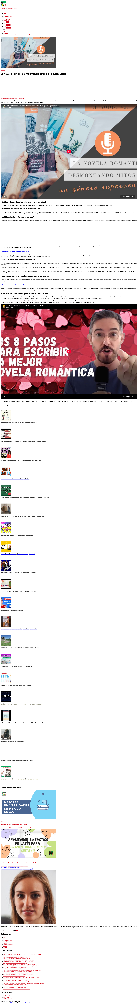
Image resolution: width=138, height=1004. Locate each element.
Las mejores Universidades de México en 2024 (14, 825)
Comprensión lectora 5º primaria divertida (14, 976)
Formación (6, 20)
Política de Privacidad (8, 995)
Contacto (8, 28)
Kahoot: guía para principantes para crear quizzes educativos (18, 960)
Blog (4, 23)
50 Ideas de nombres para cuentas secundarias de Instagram (19, 981)
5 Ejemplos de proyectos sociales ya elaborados (15, 979)
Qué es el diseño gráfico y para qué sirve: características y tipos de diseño (22, 966)
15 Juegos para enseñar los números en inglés (15, 963)
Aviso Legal (6, 997)
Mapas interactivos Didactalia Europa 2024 (14, 984)
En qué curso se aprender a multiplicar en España (15, 980)
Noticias (8, 25)
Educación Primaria (8, 16)
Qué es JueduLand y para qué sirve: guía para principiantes (18, 974)
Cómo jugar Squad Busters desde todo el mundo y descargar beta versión (22, 970)
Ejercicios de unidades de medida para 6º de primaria (16, 973)
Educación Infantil (8, 15)
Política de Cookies (8, 998)
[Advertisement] (44, 87)
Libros (7, 22)
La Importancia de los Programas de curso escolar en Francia (18, 955)
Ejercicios (5, 17)
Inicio (4, 13)
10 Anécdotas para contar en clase (12, 986)
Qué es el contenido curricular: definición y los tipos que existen (19, 964)
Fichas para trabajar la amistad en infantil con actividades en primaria (21, 977)
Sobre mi (5, 26)
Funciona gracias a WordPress (8, 1002)
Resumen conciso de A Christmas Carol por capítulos (16, 989)
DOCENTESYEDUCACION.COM (9, 8)
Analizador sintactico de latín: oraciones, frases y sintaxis (18, 863)
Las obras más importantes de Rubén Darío (14, 987)
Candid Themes (29, 1002)
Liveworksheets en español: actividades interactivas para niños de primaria (22, 954)
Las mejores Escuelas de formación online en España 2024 (18, 958)
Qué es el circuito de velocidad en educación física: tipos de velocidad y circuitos (23, 983)
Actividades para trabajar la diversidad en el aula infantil (17, 971)
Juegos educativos (8, 944)
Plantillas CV (6, 19)
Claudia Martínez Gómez (17, 98)
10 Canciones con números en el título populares (15, 968)
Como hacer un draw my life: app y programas (15, 967)
